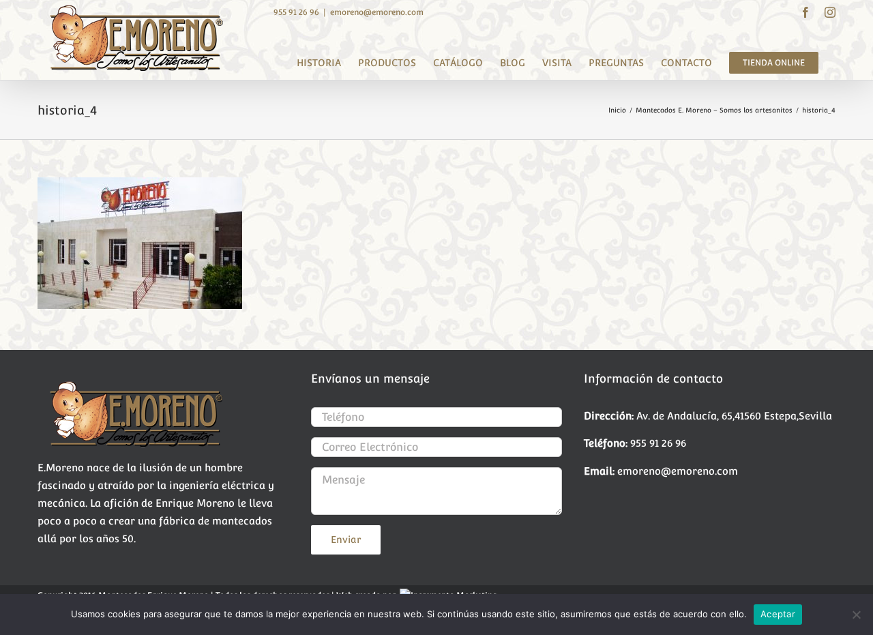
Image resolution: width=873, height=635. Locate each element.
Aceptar (777, 613)
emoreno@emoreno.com (377, 12)
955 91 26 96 (296, 12)
